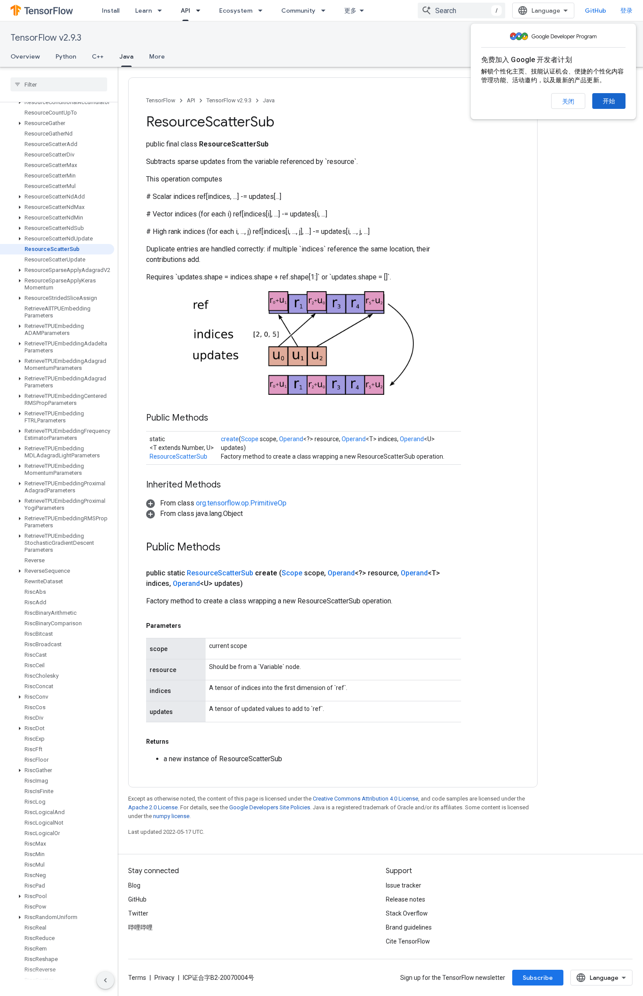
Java (126, 56)
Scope (250, 438)
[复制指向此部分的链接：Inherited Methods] (229, 485)
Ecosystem (235, 10)
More (157, 56)
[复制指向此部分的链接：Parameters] (190, 625)
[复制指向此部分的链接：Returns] (177, 741)
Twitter (138, 913)
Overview (25, 56)
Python (66, 56)
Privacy (164, 977)
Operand (291, 438)
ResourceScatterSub (178, 456)
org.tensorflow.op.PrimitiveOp (241, 503)
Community (298, 10)
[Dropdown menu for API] (200, 10)
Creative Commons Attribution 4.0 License (365, 798)
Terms (137, 977)
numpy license (171, 816)
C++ (98, 56)
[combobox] (461, 10)
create (230, 438)
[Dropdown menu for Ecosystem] (262, 10)
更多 (350, 10)
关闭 (568, 101)
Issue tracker (403, 885)
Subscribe (538, 978)
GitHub (595, 10)
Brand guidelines (409, 927)
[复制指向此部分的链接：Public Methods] (217, 418)
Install (110, 10)
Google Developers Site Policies (269, 807)
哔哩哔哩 (140, 927)
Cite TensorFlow (408, 941)
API (185, 10)
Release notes (405, 899)
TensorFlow (160, 100)
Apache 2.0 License (153, 807)
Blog (134, 885)
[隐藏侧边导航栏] (105, 980)
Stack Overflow (407, 913)
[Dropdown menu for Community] (325, 10)
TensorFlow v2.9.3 (45, 37)
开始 (609, 101)
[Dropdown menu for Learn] (162, 10)
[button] (57, 102)
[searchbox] (58, 84)
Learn (143, 10)
